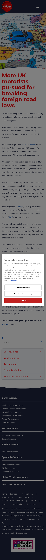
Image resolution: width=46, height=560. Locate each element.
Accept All (23, 300)
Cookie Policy (12, 280)
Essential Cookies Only (23, 294)
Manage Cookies (23, 287)
